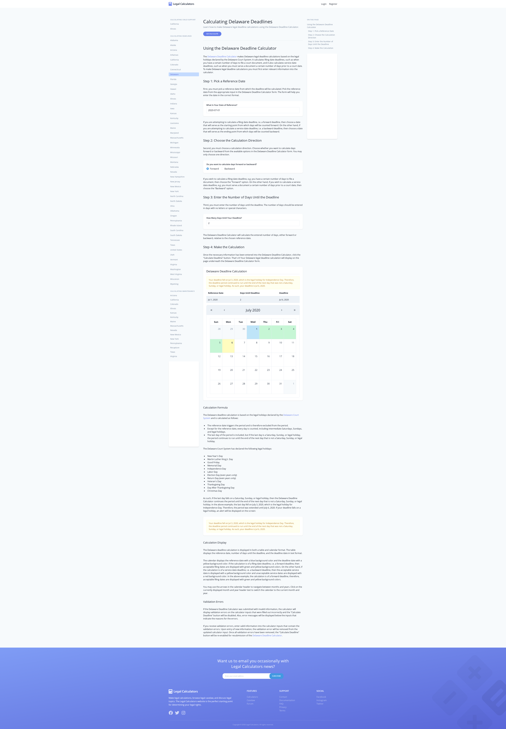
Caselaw (251, 700)
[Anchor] (201, 48)
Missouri (174, 157)
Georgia (173, 84)
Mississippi (175, 152)
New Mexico (175, 186)
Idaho (172, 94)
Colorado (174, 64)
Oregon (173, 215)
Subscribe (276, 676)
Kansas (173, 113)
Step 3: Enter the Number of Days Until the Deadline (320, 42)
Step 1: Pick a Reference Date (321, 31)
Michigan (174, 142)
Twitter (320, 703)
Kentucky (174, 118)
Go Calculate (212, 34)
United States (176, 250)
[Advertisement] (184, 404)
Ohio (172, 206)
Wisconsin (174, 279)
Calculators (252, 696)
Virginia (173, 264)
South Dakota (176, 235)
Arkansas (174, 55)
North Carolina (176, 196)
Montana (174, 162)
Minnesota (175, 147)
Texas (172, 245)
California (174, 24)
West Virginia (176, 274)
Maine (173, 128)
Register (333, 4)
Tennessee (175, 240)
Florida (173, 79)
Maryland (174, 133)
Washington (175, 269)
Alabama (174, 40)
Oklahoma (174, 211)
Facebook (321, 696)
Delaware (174, 74)
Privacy (282, 707)
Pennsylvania (176, 220)
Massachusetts (176, 137)
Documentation (287, 700)
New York (174, 191)
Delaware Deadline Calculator (222, 56)
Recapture (174, 347)
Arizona (173, 50)
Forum (250, 703)
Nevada (173, 172)
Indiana (173, 103)
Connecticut (175, 69)
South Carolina (176, 230)
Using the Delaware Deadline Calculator (320, 25)
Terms (282, 710)
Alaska (173, 45)
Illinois (173, 29)
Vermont (174, 259)
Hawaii (173, 89)
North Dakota (176, 201)
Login (324, 4)
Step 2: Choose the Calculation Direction (321, 36)
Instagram (322, 700)
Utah (172, 254)
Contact (283, 696)
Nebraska (174, 167)
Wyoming (174, 284)
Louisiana (174, 123)
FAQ (281, 703)
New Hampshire (177, 176)
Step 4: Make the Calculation (320, 48)
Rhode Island (176, 225)
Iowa (172, 108)
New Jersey (175, 181)
